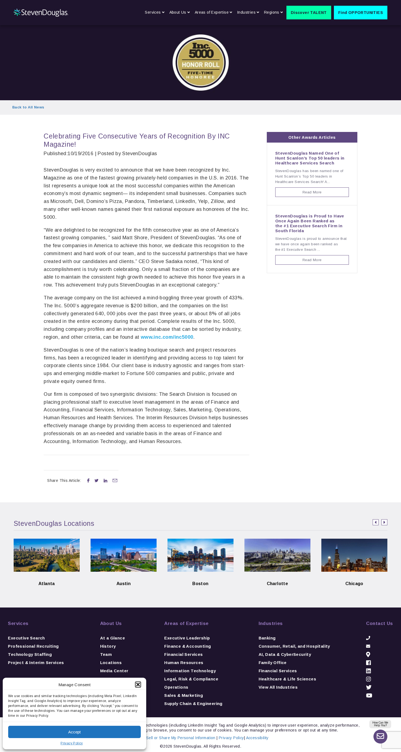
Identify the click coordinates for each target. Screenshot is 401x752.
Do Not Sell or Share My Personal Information (174, 738)
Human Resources (183, 662)
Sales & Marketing (183, 695)
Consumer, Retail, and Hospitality (294, 646)
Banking (267, 638)
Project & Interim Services (36, 662)
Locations (111, 662)
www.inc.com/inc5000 (167, 337)
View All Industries (278, 687)
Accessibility (257, 738)
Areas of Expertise (186, 623)
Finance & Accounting (187, 646)
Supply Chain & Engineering (193, 703)
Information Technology (190, 670)
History (108, 646)
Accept (74, 732)
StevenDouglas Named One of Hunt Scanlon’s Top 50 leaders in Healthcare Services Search (310, 158)
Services (18, 623)
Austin (123, 575)
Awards (310, 137)
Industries (271, 623)
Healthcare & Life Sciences (287, 679)
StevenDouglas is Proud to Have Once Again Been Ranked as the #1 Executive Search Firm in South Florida (309, 223)
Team (106, 654)
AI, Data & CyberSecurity (285, 654)
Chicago (354, 575)
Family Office (273, 662)
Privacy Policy (72, 743)
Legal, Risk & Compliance (191, 679)
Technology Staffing (30, 654)
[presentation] (376, 522)
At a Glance (112, 638)
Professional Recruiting (33, 646)
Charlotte (277, 575)
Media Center (114, 670)
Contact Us (379, 623)
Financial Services (183, 654)
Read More (312, 192)
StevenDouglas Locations (54, 523)
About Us (111, 623)
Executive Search (26, 638)
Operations (176, 687)
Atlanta (46, 575)
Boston (201, 575)
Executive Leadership (187, 638)
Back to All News (28, 107)
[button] (138, 684)
